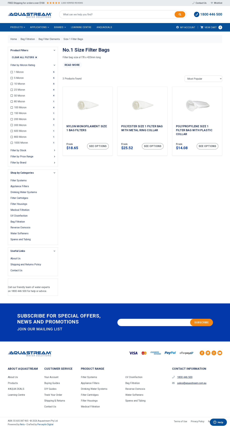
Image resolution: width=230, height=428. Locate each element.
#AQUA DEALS (16, 388)
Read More (72, 64)
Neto (22, 424)
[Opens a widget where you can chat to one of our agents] (218, 422)
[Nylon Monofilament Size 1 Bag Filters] (87, 121)
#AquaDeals (104, 27)
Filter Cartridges (19, 198)
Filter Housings (18, 203)
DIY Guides (50, 388)
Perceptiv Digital (45, 424)
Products (13, 383)
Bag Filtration (17, 221)
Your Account (51, 377)
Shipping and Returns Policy (25, 264)
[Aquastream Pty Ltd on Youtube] (219, 353)
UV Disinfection (19, 215)
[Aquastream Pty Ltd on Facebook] (202, 353)
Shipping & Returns (54, 400)
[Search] (180, 14)
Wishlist (218, 3)
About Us (15, 258)
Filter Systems (18, 180)
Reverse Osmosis (20, 227)
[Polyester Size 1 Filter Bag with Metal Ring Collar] (142, 121)
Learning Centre (81, 27)
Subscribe (201, 322)
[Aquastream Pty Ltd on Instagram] (214, 353)
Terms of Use (180, 421)
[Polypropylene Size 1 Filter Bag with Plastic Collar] (197, 121)
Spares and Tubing (20, 239)
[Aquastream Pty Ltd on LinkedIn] (208, 353)
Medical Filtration (19, 209)
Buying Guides (52, 383)
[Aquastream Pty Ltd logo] (30, 14)
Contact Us (201, 3)
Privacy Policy (197, 421)
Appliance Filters (19, 186)
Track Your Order (53, 394)
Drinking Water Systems (23, 192)
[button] (18, 27)
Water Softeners (19, 233)
